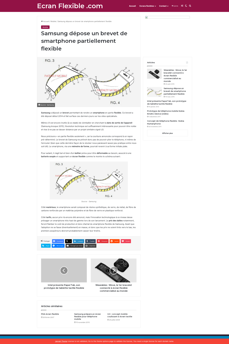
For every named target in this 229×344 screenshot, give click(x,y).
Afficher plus (167, 133)
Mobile (53, 21)
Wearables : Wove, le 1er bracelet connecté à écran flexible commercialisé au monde (175, 75)
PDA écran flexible (50, 314)
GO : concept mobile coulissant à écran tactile (119, 315)
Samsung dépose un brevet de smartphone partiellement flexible (175, 91)
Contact (162, 6)
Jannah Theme (61, 341)
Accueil (132, 6)
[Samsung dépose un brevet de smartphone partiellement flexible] (154, 92)
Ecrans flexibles (147, 6)
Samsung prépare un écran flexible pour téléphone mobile (87, 316)
